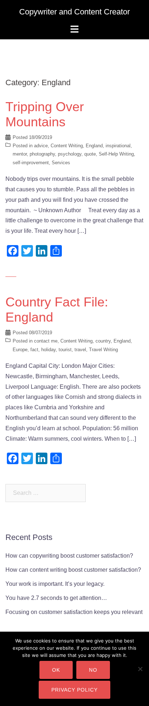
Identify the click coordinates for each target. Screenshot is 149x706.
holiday (48, 349)
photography (42, 154)
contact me (46, 341)
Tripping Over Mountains (44, 114)
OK (56, 670)
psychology (69, 154)
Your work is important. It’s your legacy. (55, 584)
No (93, 670)
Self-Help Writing (116, 154)
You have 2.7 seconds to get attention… (56, 598)
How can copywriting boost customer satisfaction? (69, 556)
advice (41, 145)
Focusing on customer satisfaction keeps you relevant (73, 612)
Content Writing (67, 145)
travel (80, 349)
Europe (20, 349)
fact (34, 349)
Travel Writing (103, 349)
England (94, 145)
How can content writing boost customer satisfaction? (73, 570)
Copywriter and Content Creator (74, 11)
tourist (65, 349)
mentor (20, 154)
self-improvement (31, 162)
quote (90, 154)
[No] (140, 668)
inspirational (118, 145)
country (103, 341)
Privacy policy (74, 690)
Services (61, 162)
